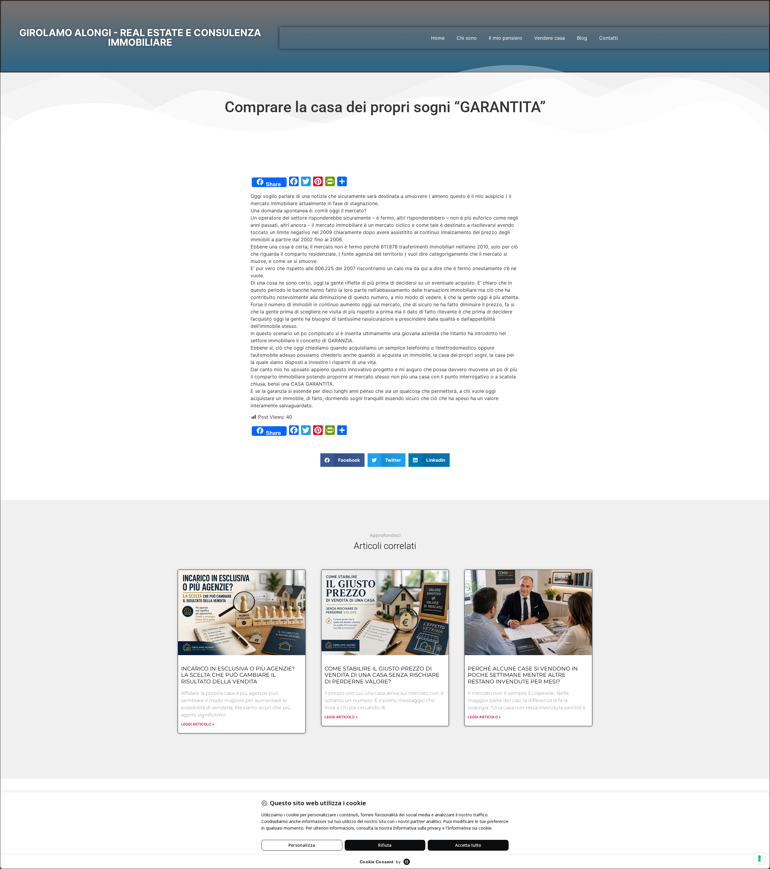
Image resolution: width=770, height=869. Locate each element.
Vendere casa (549, 38)
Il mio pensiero (505, 38)
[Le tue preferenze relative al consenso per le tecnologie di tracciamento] (759, 858)
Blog (582, 38)
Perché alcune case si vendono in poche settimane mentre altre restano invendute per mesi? (523, 675)
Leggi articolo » (197, 724)
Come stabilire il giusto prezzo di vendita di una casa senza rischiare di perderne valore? (382, 675)
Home (438, 38)
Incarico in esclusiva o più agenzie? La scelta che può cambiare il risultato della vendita (238, 675)
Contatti (608, 38)
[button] (342, 460)
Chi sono (467, 38)
